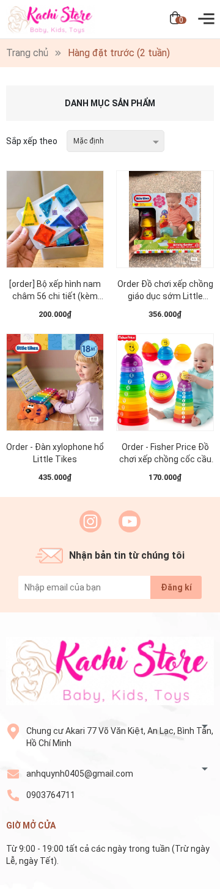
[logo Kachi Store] (110, 671)
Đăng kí (176, 587)
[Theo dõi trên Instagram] (90, 521)
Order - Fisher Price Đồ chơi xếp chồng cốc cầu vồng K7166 (165, 453)
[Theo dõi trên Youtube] (130, 521)
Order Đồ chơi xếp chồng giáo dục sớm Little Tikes (165, 290)
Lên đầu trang (180, 881)
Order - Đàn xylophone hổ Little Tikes (55, 453)
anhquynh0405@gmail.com (79, 773)
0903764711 (50, 795)
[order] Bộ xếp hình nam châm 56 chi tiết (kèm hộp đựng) (55, 290)
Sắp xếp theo (31, 141)
